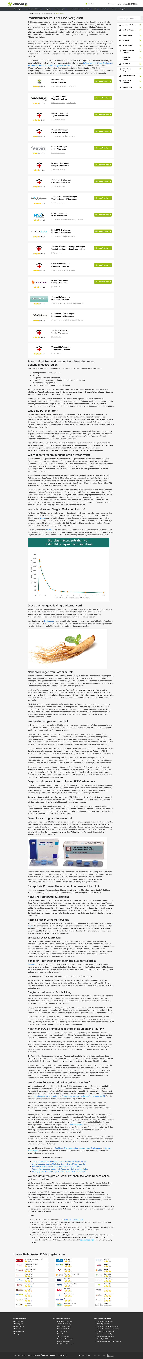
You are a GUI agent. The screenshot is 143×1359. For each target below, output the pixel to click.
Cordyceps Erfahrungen (61, 180)
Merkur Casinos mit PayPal (105, 1334)
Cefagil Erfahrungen (59, 130)
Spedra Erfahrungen (59, 330)
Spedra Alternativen (59, 333)
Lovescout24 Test (63, 1329)
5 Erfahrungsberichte (58, 236)
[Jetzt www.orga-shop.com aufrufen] (39, 299)
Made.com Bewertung (64, 1326)
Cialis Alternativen (58, 82)
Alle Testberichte (18, 1331)
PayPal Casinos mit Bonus (105, 1321)
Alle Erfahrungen (18, 1321)
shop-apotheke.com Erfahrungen (87, 1148)
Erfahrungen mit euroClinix (60, 65)
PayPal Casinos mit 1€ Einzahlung (107, 1326)
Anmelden (91, 4)
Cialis (49, 530)
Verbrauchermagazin (21, 1355)
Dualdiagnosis (49, 621)
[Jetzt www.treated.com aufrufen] (39, 82)
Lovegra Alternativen (60, 166)
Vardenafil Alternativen (60, 349)
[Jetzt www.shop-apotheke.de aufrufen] (39, 265)
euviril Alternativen (59, 149)
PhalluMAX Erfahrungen (61, 230)
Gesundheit (49, 13)
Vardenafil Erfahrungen (61, 347)
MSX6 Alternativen (59, 216)
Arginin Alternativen (59, 116)
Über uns (44, 1355)
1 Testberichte (71, 86)
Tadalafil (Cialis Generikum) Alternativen (68, 249)
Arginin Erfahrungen (59, 113)
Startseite (31, 13)
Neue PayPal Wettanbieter (105, 1339)
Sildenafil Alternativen (60, 266)
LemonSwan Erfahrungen (65, 1339)
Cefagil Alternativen (59, 132)
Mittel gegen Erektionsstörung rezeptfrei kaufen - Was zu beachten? (59, 1171)
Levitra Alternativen (59, 283)
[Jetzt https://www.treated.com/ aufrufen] (39, 315)
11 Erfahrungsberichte (58, 103)
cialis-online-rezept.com (73, 1220)
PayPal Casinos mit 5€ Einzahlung (108, 1329)
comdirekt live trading (64, 1324)
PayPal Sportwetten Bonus (105, 1336)
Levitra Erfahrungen (59, 280)
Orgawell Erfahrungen (60, 297)
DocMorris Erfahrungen (64, 1148)
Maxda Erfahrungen (63, 1341)
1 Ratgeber (79, 219)
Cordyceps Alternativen (61, 182)
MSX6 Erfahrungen (59, 213)
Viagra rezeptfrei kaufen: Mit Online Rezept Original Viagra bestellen (59, 1164)
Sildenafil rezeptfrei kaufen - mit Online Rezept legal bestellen (56, 1166)
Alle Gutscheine (18, 1329)
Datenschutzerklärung (58, 1355)
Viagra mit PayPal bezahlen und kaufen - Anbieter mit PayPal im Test (59, 1161)
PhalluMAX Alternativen (61, 232)
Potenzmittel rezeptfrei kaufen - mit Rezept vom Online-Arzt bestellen (60, 1169)
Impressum (35, 1355)
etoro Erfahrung (62, 1331)
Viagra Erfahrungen (59, 96)
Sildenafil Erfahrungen (60, 264)
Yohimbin (31, 964)
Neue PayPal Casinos (103, 1324)
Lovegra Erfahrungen (60, 163)
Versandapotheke (76, 1125)
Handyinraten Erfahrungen (65, 1344)
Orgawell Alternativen (60, 299)
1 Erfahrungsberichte (58, 153)
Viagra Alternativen (59, 99)
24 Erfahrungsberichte (58, 320)
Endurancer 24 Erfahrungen (62, 314)
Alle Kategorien (18, 1324)
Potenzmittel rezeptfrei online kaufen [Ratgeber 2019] (83, 1096)
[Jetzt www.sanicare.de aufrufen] (39, 148)
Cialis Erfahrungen (59, 80)
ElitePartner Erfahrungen (65, 1321)
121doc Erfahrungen (63, 1334)
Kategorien (39, 13)
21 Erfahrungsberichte (58, 86)
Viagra (42, 518)
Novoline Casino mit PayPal (105, 1331)
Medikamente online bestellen (46, 1096)
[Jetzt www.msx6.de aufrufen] (39, 215)
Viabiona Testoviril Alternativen (64, 199)
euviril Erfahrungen (59, 146)
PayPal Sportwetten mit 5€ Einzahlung (109, 1341)
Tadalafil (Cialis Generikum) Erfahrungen (68, 247)
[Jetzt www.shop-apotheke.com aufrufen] (39, 115)
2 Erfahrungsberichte (58, 119)
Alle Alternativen (18, 1326)
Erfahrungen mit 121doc (92, 63)
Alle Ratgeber (17, 1334)
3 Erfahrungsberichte (58, 219)
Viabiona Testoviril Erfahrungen (64, 196)
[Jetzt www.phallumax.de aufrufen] (39, 232)
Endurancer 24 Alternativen (62, 316)
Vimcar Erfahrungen (63, 1336)
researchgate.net (87, 1240)
